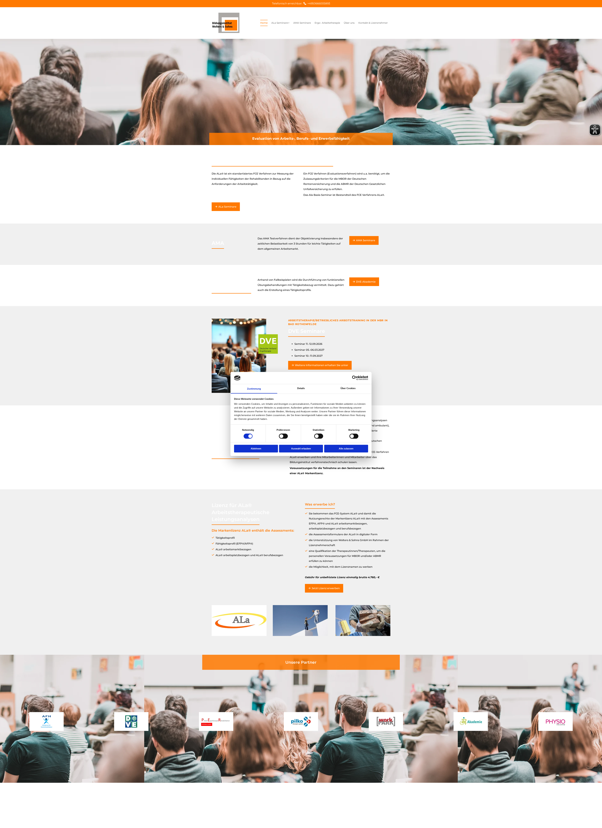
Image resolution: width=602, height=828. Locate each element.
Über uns (349, 22)
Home (264, 22)
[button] (226, 206)
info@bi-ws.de (289, 807)
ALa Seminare (279, 22)
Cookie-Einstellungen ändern (351, 803)
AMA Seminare (302, 22)
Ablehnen (256, 448)
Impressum (341, 798)
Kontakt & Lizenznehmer (373, 22)
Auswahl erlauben (301, 448)
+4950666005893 (318, 3)
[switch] (283, 436)
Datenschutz (357, 798)
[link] (280, 23)
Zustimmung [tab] (254, 388)
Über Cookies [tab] (348, 388)
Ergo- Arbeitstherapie (327, 22)
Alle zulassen (346, 448)
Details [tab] (301, 388)
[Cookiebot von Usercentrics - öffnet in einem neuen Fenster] (354, 378)
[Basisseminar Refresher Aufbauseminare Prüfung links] (289, 23)
